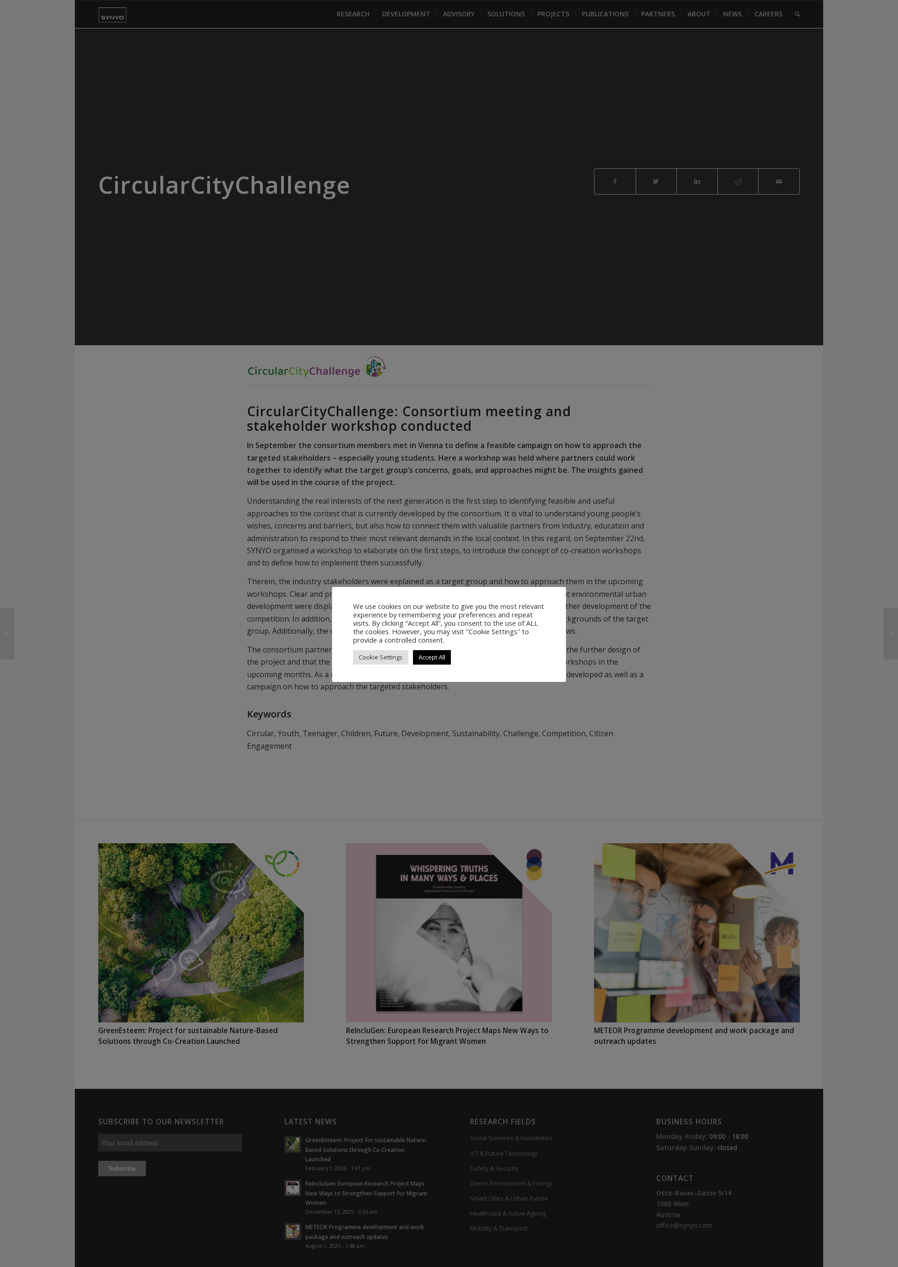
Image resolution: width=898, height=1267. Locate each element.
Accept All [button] (432, 657)
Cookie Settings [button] (381, 657)
